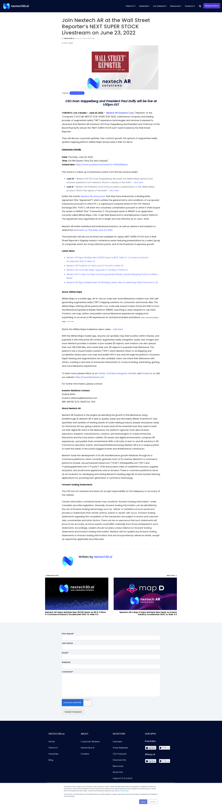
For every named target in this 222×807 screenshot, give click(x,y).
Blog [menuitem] (51, 760)
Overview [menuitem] (117, 741)
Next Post (171, 575)
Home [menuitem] (52, 741)
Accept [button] (143, 802)
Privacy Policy (124, 791)
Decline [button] (153, 802)
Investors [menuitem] (189, 6)
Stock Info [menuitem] (118, 772)
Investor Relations (77, 93)
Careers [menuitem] (85, 753)
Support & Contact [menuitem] (123, 778)
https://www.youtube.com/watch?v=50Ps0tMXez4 (101, 164)
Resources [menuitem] (175, 6)
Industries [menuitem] (143, 6)
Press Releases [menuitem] (120, 747)
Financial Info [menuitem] (119, 760)
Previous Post (52, 575)
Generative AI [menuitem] (87, 747)
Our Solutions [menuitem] (159, 6)
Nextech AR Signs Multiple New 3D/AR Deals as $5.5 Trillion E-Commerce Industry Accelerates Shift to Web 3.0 (75, 613)
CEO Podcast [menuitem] (119, 753)
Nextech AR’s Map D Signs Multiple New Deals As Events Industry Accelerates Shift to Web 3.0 (148, 613)
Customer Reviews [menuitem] (90, 741)
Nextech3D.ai (69, 38)
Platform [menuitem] (130, 6)
